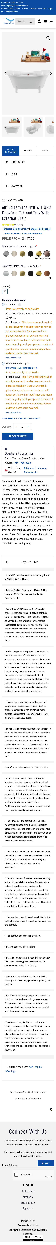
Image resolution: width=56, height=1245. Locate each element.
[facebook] (23, 1185)
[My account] (39, 21)
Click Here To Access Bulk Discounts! (21, 418)
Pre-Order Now (17, 436)
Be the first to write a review (28, 1098)
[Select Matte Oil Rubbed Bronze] (47, 254)
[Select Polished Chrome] (6, 254)
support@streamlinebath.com (17, 6)
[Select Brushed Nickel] (14, 254)
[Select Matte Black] (30, 254)
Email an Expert (12, 233)
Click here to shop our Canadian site (35, 470)
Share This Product (40, 229)
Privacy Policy (28, 1220)
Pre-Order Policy (13, 358)
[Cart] (45, 21)
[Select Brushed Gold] (22, 254)
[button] (51, 73)
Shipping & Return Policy (16, 229)
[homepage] (8, 21)
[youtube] (32, 1185)
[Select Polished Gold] (39, 254)
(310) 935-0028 (17, 3)
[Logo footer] (33, 1238)
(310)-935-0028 (22, 462)
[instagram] (27, 1185)
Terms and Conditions (28, 1225)
